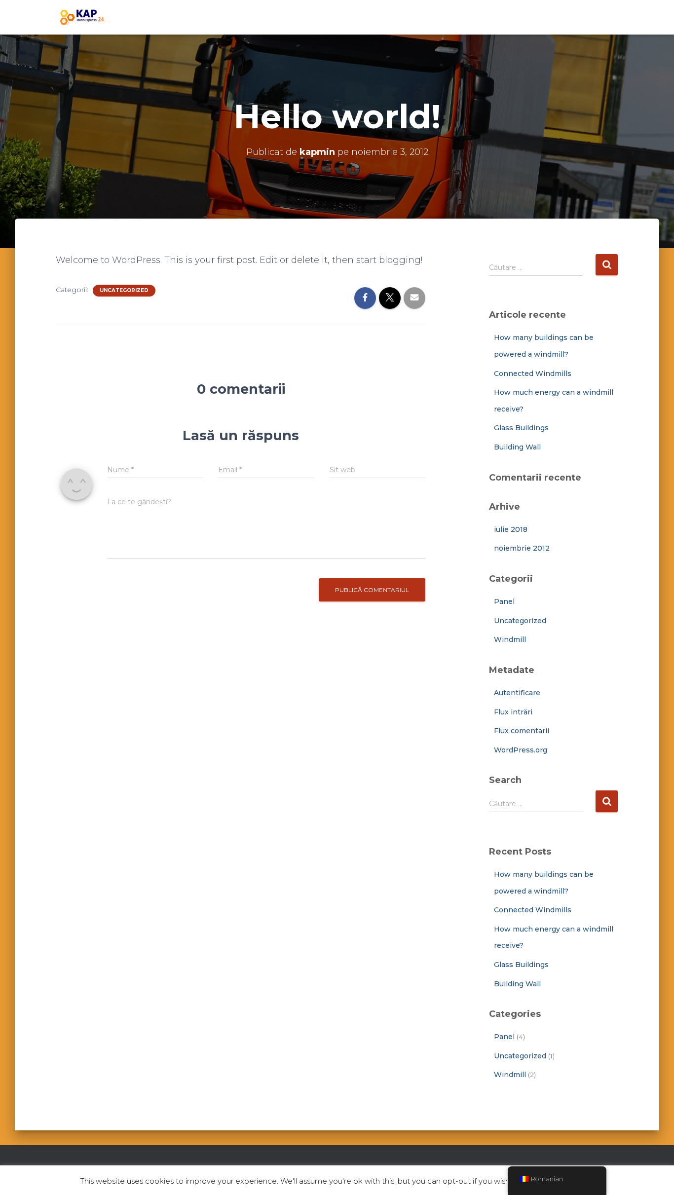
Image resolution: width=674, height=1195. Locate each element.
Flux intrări (513, 712)
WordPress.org (520, 750)
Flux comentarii (521, 730)
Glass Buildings (521, 427)
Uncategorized (124, 290)
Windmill (510, 639)
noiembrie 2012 (522, 548)
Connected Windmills (532, 373)
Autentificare (517, 692)
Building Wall (517, 447)
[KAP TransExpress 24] (81, 17)
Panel (504, 601)
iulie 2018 (510, 529)
